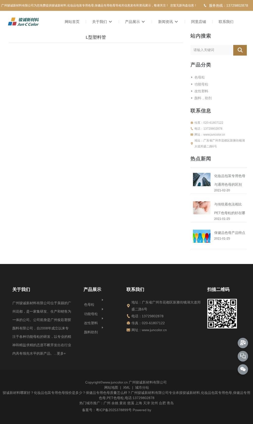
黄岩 (122, 403)
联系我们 (226, 22)
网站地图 (111, 387)
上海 (138, 403)
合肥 (162, 403)
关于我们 (100, 22)
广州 (107, 403)
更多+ (61, 353)
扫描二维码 (218, 289)
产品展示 (133, 22)
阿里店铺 (198, 22)
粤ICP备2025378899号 (114, 410)
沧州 (154, 403)
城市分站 (142, 387)
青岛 (170, 403)
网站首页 (72, 22)
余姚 (114, 403)
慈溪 (130, 403)
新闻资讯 (166, 22)
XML (126, 387)
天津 (146, 403)
